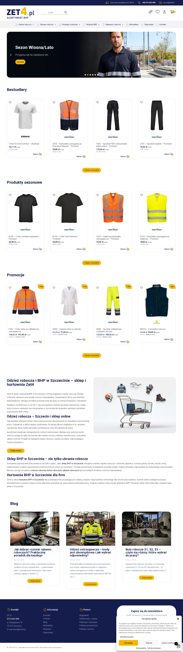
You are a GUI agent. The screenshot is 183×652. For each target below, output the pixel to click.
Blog (45, 622)
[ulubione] (157, 12)
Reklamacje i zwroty (88, 619)
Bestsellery (133, 24)
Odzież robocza (25, 24)
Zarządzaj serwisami (126, 637)
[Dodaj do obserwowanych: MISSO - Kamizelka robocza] (141, 288)
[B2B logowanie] (151, 12)
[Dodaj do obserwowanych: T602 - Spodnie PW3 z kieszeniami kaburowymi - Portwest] (98, 102)
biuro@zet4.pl (19, 629)
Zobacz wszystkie (91, 170)
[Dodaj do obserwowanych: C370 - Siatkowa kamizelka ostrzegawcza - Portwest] (98, 195)
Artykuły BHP (91, 24)
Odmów (149, 643)
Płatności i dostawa (88, 622)
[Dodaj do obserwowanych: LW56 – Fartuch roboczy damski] (54, 288)
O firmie (46, 619)
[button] (178, 619)
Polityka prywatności (154, 648)
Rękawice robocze (113, 24)
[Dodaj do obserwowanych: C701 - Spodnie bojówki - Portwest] (141, 102)
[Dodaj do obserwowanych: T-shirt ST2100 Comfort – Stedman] (10, 102)
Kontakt (163, 24)
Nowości (47, 629)
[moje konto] (164, 12)
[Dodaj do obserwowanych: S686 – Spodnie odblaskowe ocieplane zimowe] (98, 288)
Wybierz (36, 154)
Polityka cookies (141, 648)
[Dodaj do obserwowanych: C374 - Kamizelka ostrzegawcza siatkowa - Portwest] (141, 195)
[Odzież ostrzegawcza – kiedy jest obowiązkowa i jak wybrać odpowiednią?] (90, 545)
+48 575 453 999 (148, 3)
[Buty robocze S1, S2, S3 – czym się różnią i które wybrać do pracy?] (146, 545)
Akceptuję (128, 643)
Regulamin (84, 615)
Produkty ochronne (70, 24)
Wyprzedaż (149, 24)
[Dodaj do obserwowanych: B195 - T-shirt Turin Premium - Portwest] (54, 195)
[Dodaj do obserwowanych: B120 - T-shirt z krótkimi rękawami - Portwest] (10, 195)
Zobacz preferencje (169, 643)
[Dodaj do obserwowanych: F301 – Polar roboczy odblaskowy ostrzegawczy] (10, 288)
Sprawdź (20, 62)
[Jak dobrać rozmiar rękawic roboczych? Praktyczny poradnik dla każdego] (34, 545)
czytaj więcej (35, 581)
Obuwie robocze (46, 24)
